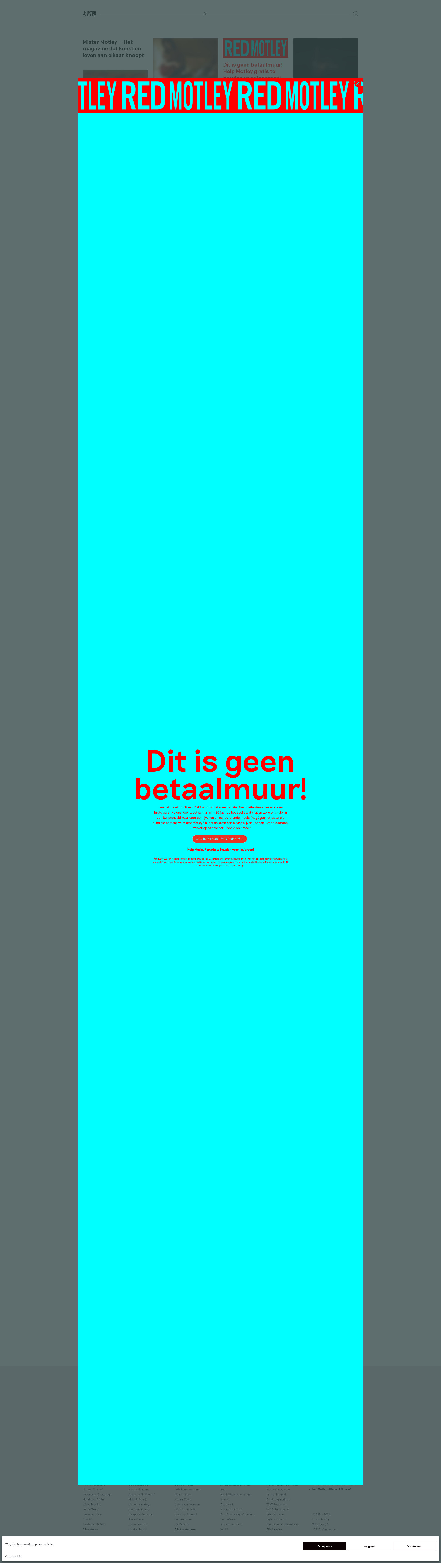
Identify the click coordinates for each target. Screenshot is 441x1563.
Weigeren (369, 1546)
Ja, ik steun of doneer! (218, 839)
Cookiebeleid (13, 1556)
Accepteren (325, 1546)
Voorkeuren (414, 1546)
